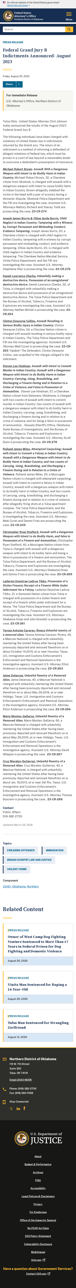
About (38, 1156)
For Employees (38, 1212)
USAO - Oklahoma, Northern (21, 886)
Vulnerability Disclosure (38, 1244)
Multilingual (38, 1252)
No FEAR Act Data (38, 1228)
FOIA (38, 1180)
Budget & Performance (38, 1164)
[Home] (23, 20)
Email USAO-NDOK (21, 1079)
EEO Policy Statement (38, 1236)
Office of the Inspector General (38, 1220)
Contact (36, 1273)
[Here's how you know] (38, 4)
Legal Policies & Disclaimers (38, 1196)
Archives (38, 1172)
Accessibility (38, 1188)
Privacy (38, 1204)
